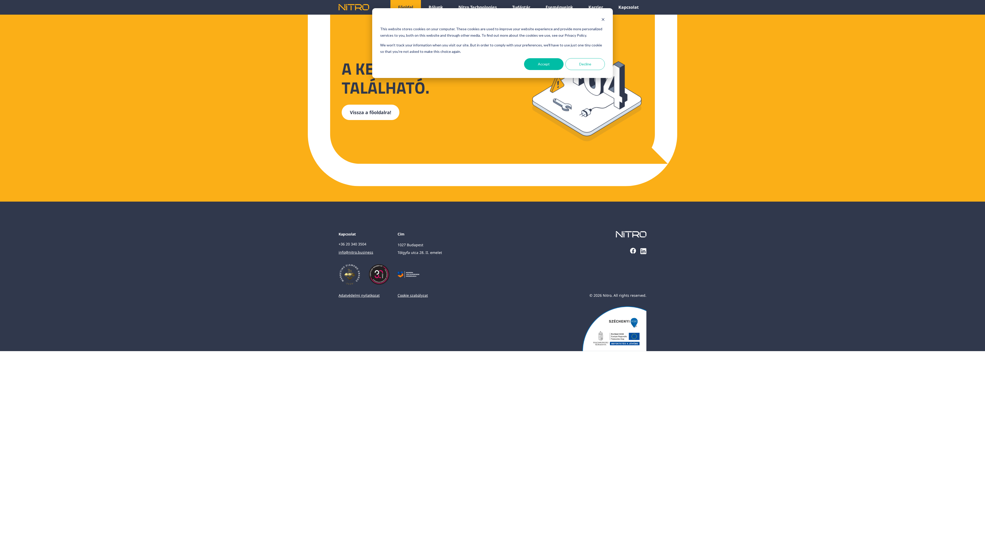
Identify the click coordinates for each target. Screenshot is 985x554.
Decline (585, 64)
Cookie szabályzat (413, 295)
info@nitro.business (356, 252)
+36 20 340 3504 (352, 244)
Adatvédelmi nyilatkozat (359, 295)
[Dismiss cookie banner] (603, 19)
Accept (544, 64)
